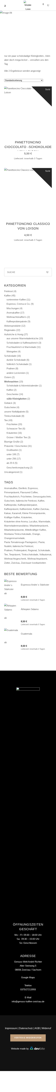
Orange (36, 534)
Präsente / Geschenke (15, 446)
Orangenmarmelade (14, 538)
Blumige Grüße (12, 441)
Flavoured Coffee (29, 492)
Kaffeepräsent (11, 509)
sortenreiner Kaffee (16, 299)
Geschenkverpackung (18, 467)
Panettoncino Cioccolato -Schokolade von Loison (28, 147)
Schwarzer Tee (14, 428)
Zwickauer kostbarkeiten (33, 562)
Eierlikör (23, 488)
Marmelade (44, 521)
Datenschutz (26, 1028)
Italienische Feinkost (26, 500)
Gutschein (9, 500)
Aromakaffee (13, 312)
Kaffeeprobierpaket (27, 505)
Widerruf (46, 1028)
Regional (32, 550)
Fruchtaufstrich (11, 496)
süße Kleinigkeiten (17, 398)
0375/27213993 (28, 989)
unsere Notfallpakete (14, 411)
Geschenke (12, 394)
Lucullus (33, 521)
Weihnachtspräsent (37, 558)
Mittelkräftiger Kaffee (35, 530)
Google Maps (28, 977)
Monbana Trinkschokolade (17, 534)
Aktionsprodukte (12, 325)
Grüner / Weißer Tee (17, 437)
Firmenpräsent (11, 492)
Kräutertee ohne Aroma (16, 521)
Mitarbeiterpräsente (14, 530)
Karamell (16, 513)
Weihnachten (11, 381)
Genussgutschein (42, 496)
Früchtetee (12, 424)
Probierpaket (20, 550)
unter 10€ (11, 454)
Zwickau (15, 562)
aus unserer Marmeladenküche (22, 338)
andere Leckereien (16, 373)
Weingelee (12, 351)
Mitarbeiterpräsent (39, 525)
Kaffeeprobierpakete (17, 321)
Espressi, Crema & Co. (18, 304)
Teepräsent (14, 554)
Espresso (33, 488)
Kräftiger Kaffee (12, 517)
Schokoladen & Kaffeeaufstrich (22, 342)
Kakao (7, 513)
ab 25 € (10, 463)
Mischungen (13, 308)
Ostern (7, 377)
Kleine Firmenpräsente (33, 513)
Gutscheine (10, 407)
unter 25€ (11, 458)
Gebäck (8, 403)
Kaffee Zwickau (41, 509)
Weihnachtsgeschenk (15, 558)
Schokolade (10, 355)
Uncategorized (11, 472)
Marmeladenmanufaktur (16, 525)
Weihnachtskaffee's (16, 317)
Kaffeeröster (26, 509)
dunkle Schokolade (16, 360)
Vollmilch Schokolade (17, 364)
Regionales (10, 330)
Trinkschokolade (12, 416)
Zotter (7, 562)
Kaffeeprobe (10, 505)
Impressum (11, 1028)
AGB (37, 1028)
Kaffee (7, 295)
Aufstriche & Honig (13, 334)
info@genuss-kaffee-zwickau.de (28, 1001)
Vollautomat (45, 554)
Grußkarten (12, 450)
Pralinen (11, 368)
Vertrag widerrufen (28, 1038)
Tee (6, 420)
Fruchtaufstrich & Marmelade (21, 347)
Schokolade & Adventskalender (22, 385)
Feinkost (8, 291)
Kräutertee (12, 433)
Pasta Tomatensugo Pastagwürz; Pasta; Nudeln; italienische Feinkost (24, 544)
